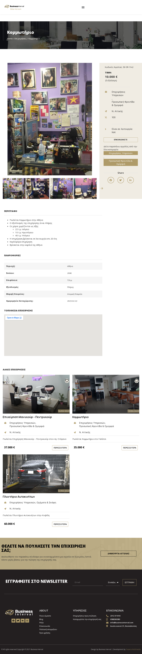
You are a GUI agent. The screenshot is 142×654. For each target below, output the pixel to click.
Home (10, 38)
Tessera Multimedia (133, 649)
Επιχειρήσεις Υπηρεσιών (121, 153)
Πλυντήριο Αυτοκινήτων (19, 496)
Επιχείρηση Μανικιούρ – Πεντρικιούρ (27, 417)
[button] (83, 7)
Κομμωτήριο (80, 417)
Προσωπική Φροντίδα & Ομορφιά (120, 162)
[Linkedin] (23, 621)
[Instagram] (27, 621)
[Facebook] (13, 621)
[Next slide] (102, 188)
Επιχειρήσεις (20, 38)
